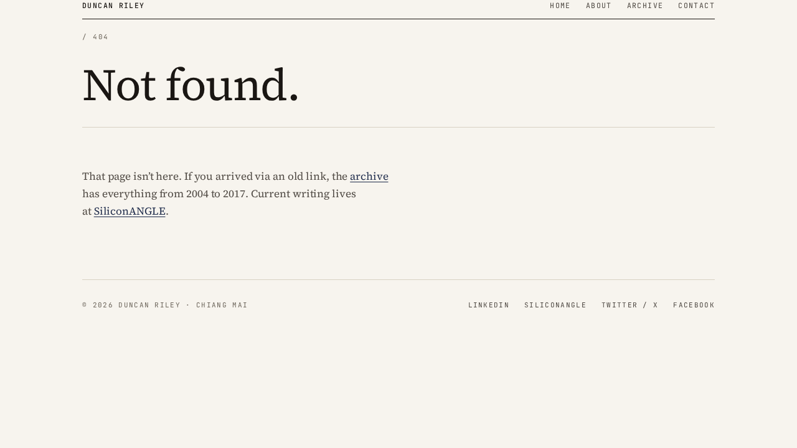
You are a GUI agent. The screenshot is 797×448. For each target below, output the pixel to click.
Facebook (694, 305)
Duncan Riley (113, 5)
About (599, 5)
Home (560, 5)
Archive (645, 5)
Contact (696, 5)
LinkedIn (489, 305)
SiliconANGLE (130, 210)
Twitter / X (630, 305)
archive (369, 176)
